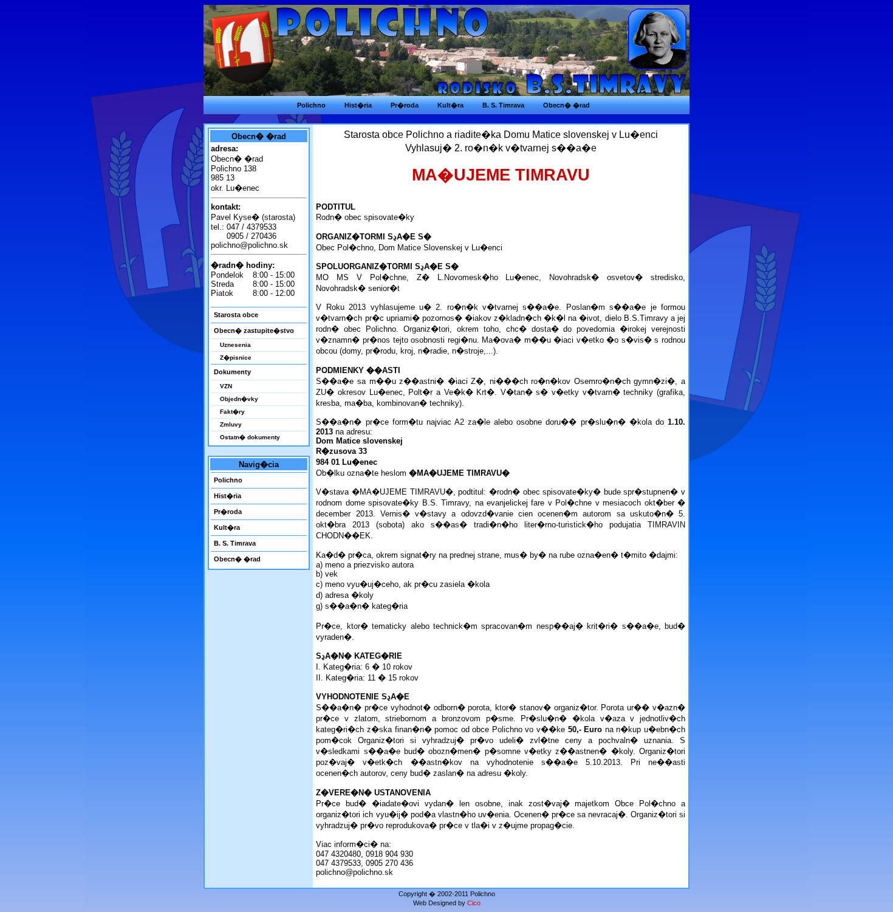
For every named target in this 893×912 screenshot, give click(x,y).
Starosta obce (236, 314)
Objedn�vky (239, 399)
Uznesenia (235, 344)
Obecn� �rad (237, 559)
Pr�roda (228, 511)
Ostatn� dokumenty (250, 437)
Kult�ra (227, 527)
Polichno (228, 480)
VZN (226, 386)
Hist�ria (227, 495)
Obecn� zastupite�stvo (254, 330)
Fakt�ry (232, 411)
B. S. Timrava (235, 543)
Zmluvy (231, 424)
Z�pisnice (235, 357)
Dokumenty (232, 371)
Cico (474, 903)
